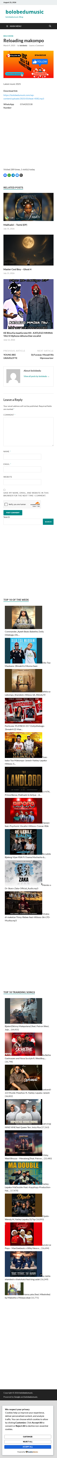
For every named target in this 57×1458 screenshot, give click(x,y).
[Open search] (50, 26)
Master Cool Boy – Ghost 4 (17, 269)
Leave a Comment (36, 45)
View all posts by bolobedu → (37, 376)
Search (6, 517)
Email (7, 464)
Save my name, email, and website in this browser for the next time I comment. (26, 494)
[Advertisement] (28, 139)
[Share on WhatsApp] (9, 175)
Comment (9, 415)
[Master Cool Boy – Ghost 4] (28, 251)
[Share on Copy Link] (21, 175)
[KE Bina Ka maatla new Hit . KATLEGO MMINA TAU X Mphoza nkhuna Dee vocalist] (28, 305)
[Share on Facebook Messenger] (17, 175)
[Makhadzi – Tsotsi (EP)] (28, 207)
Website (7, 477)
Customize (27, 1437)
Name (7, 451)
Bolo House (8, 36)
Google (17, 1397)
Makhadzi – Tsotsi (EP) (15, 224)
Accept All (28, 1447)
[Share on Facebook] (5, 175)
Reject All (28, 1442)
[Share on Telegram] (13, 175)
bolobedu (23, 45)
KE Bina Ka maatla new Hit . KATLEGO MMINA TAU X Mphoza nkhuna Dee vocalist (28, 334)
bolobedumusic (25, 11)
